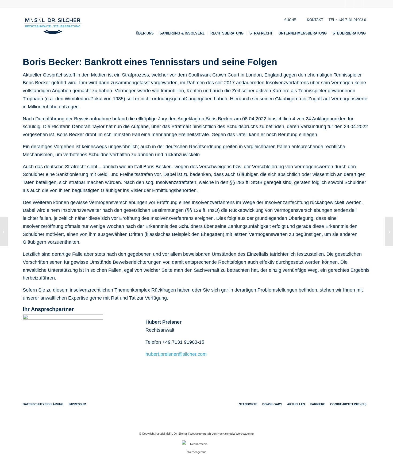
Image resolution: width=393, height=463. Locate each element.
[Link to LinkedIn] (358, 4)
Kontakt (315, 20)
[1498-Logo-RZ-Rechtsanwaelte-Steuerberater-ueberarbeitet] (53, 26)
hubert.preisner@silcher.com (176, 354)
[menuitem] (146, 33)
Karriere (317, 404)
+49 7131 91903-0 (352, 20)
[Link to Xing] (350, 4)
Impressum (77, 404)
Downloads (272, 404)
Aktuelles (296, 404)
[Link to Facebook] (342, 4)
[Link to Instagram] (366, 4)
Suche (290, 20)
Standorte (248, 404)
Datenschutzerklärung (43, 404)
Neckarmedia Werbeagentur (235, 433)
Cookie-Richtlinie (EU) (348, 404)
